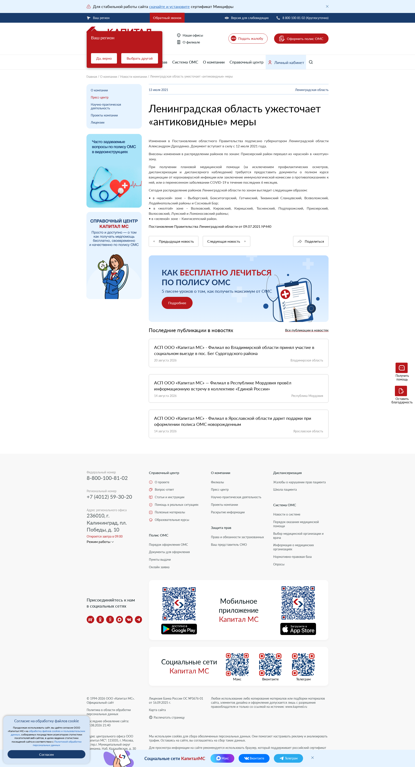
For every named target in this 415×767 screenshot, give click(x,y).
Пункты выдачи (160, 559)
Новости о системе (286, 514)
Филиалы (217, 482)
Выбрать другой (140, 58)
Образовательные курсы (172, 520)
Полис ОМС (158, 535)
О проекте (162, 482)
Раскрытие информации (228, 512)
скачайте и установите (169, 6)
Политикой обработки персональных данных (57, 743)
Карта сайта (157, 710)
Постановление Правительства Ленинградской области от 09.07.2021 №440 (210, 226)
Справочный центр (246, 62)
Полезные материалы (170, 512)
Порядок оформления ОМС (168, 544)
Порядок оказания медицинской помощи (296, 524)
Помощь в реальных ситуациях (176, 504)
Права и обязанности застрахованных (237, 537)
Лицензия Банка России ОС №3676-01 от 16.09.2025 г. (176, 700)
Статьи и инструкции (169, 497)
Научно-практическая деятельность (106, 106)
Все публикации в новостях (307, 330)
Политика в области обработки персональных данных (109, 712)
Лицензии (97, 122)
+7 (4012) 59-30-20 (109, 496)
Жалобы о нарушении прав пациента (299, 482)
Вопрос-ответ (164, 489)
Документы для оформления (169, 552)
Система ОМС (185, 62)
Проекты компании (104, 115)
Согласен (46, 754)
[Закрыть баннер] (327, 6)
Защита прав (221, 527)
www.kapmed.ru (296, 706)
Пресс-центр (100, 97)
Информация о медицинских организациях (293, 547)
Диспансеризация (287, 473)
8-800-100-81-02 (107, 478)
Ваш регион (101, 18)
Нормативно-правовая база (292, 557)
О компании (214, 62)
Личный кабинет (289, 62)
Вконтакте (270, 679)
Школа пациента (285, 489)
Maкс (237, 679)
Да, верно (104, 58)
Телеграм (303, 679)
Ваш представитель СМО (229, 544)
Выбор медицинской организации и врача (298, 535)
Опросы (278, 564)
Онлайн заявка (159, 567)
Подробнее (177, 303)
